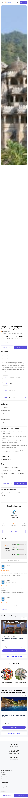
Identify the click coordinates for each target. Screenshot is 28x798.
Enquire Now (14, 650)
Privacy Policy (4, 776)
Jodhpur (5, 333)
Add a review (4, 784)
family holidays (7, 470)
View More (4, 609)
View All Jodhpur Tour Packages (14, 656)
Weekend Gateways (6, 793)
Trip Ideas (3, 791)
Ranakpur (9, 333)
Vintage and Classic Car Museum (21, 682)
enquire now (21, 795)
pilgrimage (19, 470)
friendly (22, 473)
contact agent (7, 795)
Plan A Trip (23, 2)
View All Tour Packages (14, 733)
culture (5, 476)
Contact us (3, 774)
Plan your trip (4, 786)
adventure (6, 467)
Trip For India (14, 515)
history (5, 473)
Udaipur (14, 333)
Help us (3, 772)
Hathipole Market (7, 682)
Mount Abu (19, 333)
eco (13, 473)
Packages (3, 789)
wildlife (16, 467)
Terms (2, 778)
